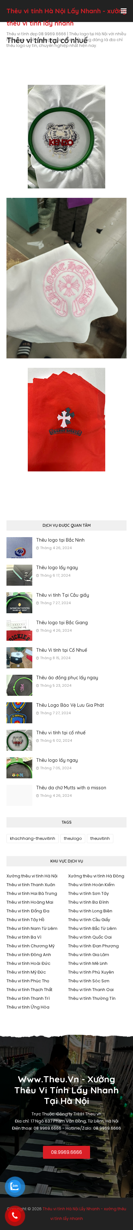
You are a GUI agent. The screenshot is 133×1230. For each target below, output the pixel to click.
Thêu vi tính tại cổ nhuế (61, 733)
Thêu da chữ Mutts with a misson (71, 788)
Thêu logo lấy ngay (57, 567)
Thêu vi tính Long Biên (90, 911)
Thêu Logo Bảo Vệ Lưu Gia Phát (70, 705)
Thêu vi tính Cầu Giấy (89, 920)
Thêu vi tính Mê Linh (87, 963)
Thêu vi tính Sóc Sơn (88, 981)
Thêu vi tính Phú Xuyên (91, 972)
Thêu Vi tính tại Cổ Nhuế (61, 650)
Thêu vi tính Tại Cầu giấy (62, 595)
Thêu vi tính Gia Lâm (88, 955)
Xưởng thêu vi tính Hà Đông (96, 876)
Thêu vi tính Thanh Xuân (30, 885)
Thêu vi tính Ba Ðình (88, 902)
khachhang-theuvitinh (32, 838)
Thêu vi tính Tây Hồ (25, 920)
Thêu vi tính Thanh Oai (91, 990)
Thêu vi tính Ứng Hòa (27, 1007)
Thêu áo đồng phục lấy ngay (67, 678)
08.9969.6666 (66, 1152)
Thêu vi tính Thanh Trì (28, 998)
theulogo (73, 838)
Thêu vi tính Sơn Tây (88, 893)
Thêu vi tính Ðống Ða (27, 911)
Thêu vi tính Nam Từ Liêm (31, 928)
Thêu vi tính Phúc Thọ (27, 981)
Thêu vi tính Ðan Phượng (93, 946)
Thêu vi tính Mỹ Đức (26, 972)
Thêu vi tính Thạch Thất (29, 990)
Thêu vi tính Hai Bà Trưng (31, 893)
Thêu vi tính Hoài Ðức (28, 963)
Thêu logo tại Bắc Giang (62, 623)
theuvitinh (100, 838)
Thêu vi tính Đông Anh (28, 955)
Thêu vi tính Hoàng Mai (29, 902)
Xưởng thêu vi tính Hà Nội (31, 876)
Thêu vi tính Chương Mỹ (30, 946)
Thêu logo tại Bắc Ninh (60, 540)
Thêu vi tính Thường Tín (92, 998)
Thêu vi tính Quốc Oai (90, 937)
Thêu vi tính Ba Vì (23, 937)
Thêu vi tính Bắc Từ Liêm (92, 928)
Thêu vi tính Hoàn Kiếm (91, 885)
